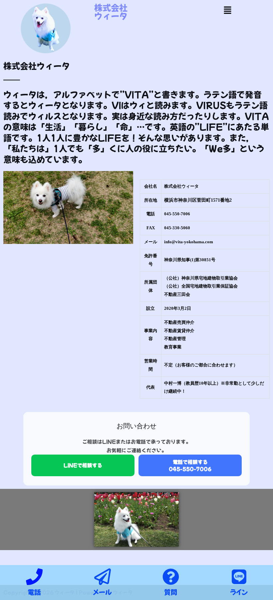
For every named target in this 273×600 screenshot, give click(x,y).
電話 (34, 592)
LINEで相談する (83, 465)
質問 (170, 592)
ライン (239, 592)
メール (102, 592)
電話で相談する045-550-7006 (190, 465)
